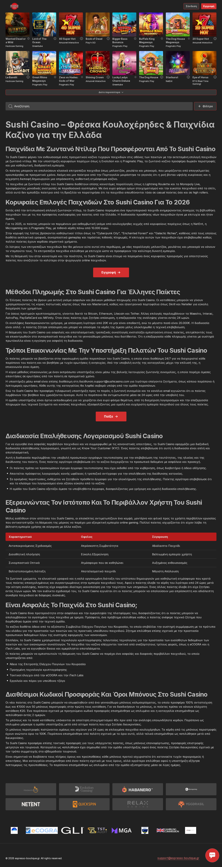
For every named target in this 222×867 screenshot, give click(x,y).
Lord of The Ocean (39, 40)
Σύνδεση (191, 6)
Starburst (172, 77)
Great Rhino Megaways (39, 79)
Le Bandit (11, 77)
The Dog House (148, 77)
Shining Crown (95, 77)
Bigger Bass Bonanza (119, 40)
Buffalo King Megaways (147, 40)
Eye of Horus (200, 77)
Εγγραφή (208, 6)
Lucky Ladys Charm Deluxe (121, 79)
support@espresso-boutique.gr (178, 858)
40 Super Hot (67, 38)
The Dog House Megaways (175, 40)
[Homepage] (19, 6)
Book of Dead (94, 38)
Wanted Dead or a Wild (16, 40)
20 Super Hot (201, 38)
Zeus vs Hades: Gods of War (68, 79)
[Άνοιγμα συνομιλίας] (212, 855)
